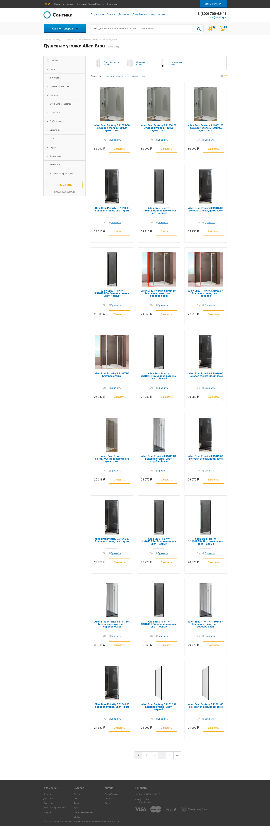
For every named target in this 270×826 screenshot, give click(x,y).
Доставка (123, 14)
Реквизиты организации (55, 807)
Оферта (47, 812)
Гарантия (109, 798)
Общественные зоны (83, 812)
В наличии (55, 60)
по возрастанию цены (115, 76)
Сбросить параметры (64, 191)
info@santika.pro (218, 17)
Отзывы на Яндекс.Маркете (90, 4)
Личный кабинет (213, 4)
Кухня (76, 807)
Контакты (112, 4)
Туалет (77, 803)
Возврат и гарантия (63, 4)
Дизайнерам (139, 14)
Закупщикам (157, 14)
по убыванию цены (137, 76)
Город (46, 3)
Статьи (108, 803)
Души (76, 798)
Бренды (77, 817)
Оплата (111, 14)
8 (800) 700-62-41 (142, 799)
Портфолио (97, 14)
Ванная (77, 794)
